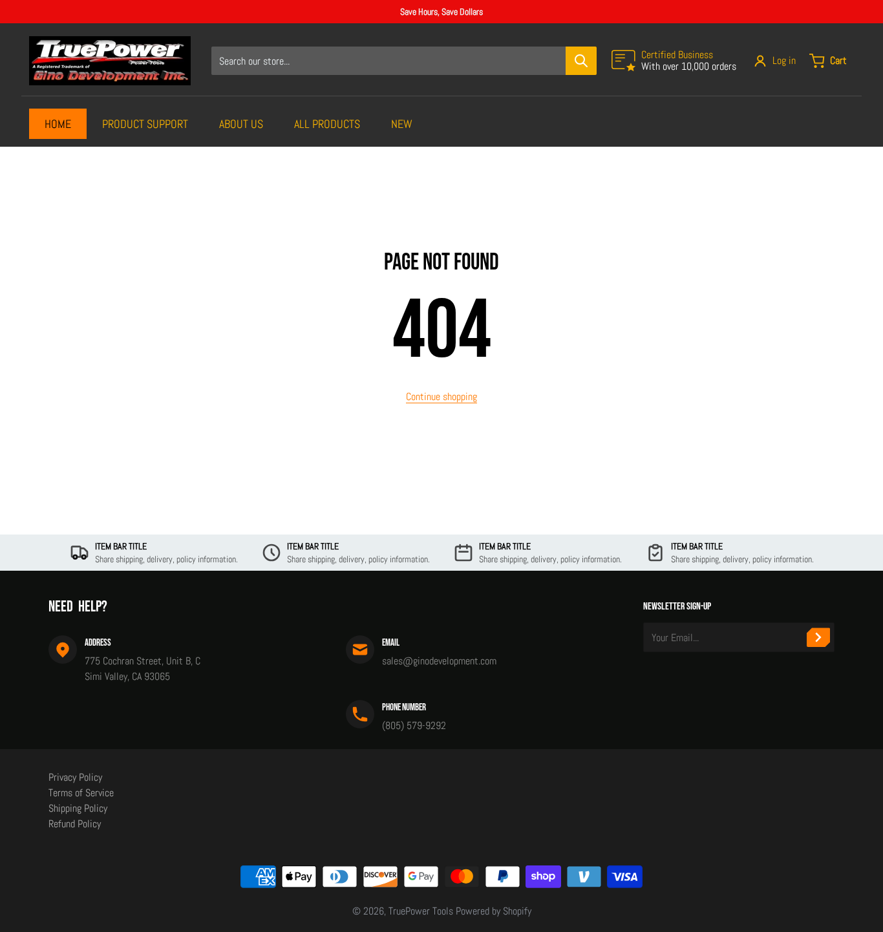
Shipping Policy (77, 808)
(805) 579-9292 (414, 725)
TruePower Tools (420, 911)
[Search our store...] (581, 61)
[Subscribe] (818, 637)
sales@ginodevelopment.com (439, 661)
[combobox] (403, 61)
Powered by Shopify (493, 911)
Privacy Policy (75, 777)
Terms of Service (81, 793)
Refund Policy (74, 824)
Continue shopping (441, 396)
